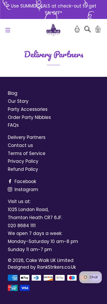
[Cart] (98, 30)
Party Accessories (28, 109)
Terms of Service (26, 153)
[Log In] (77, 30)
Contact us (20, 145)
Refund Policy (23, 169)
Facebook (24, 181)
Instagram (25, 189)
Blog (12, 93)
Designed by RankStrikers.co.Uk (42, 267)
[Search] (87, 30)
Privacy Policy (23, 161)
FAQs (13, 125)
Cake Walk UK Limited (49, 260)
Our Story (18, 101)
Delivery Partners (26, 137)
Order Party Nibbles (29, 117)
